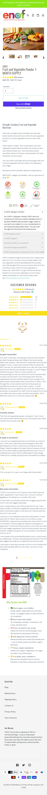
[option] (12, 57)
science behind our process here (17, 278)
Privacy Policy (10, 712)
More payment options (23, 108)
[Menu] (43, 15)
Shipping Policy (11, 699)
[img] (5, 345)
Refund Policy (10, 693)
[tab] (23, 212)
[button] (8, 77)
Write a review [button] (23, 313)
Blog (6, 687)
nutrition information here (26, 229)
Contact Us (9, 705)
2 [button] (20, 558)
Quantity (6, 86)
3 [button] (24, 558)
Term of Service (11, 718)
